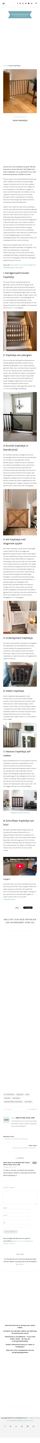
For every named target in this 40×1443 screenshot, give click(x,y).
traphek (7, 1098)
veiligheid (28, 1101)
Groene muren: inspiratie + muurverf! (24, 1148)
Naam (5, 1208)
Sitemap (17, 1420)
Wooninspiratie (20, 117)
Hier (13, 308)
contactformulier (9, 899)
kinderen (20, 1094)
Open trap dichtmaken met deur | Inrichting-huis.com (16, 1164)
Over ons (35, 1418)
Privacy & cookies (27, 1420)
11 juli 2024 (7, 1109)
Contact (10, 1420)
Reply (34, 1162)
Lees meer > (20, 1264)
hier (4, 388)
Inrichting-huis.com (25, 1118)
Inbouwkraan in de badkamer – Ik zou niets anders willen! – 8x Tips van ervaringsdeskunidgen (20, 1339)
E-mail (5, 1215)
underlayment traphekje (13, 1101)
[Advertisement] (20, 42)
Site (4, 1222)
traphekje (16, 1098)
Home (5, 66)
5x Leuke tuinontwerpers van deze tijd (16, 1139)
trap (27, 1094)
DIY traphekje (9, 1094)
